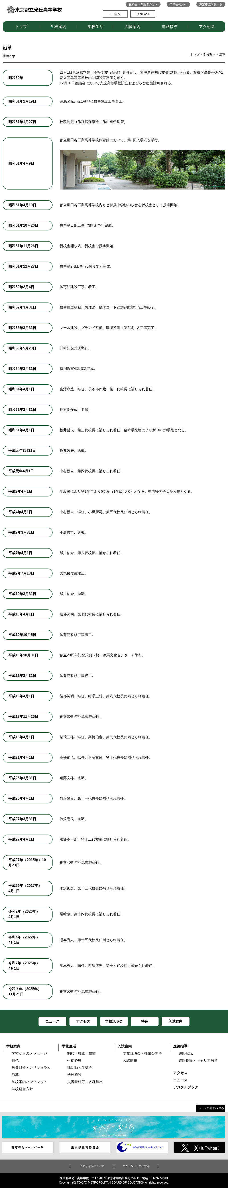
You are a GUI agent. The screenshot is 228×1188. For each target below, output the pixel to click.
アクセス (207, 26)
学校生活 (96, 26)
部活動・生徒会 (79, 1067)
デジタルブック (185, 1087)
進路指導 (170, 26)
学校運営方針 (22, 1089)
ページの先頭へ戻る (211, 1108)
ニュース (180, 1080)
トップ (21, 26)
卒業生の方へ (178, 4)
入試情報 (130, 1060)
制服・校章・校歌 (81, 1053)
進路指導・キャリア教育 (198, 1060)
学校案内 (58, 26)
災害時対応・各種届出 (85, 1082)
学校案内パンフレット (29, 1082)
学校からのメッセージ (29, 1053)
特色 (15, 1060)
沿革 (15, 1075)
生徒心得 (74, 1060)
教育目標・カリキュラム (31, 1067)
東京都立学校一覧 (210, 4)
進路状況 (186, 1053)
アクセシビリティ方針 (136, 1166)
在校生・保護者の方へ (143, 4)
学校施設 (74, 1075)
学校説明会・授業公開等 (142, 1053)
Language (142, 14)
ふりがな (115, 14)
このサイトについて (92, 1166)
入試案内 (132, 26)
